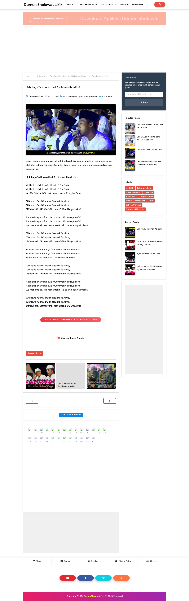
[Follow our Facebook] (85, 578)
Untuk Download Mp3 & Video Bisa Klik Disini (71, 319)
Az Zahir (129, 188)
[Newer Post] (32, 401)
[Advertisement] (94, 47)
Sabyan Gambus (133, 205)
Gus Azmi (148, 192)
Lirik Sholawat (70, 96)
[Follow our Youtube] (68, 578)
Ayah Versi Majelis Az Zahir (148, 253)
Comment (107, 96)
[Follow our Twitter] (103, 578)
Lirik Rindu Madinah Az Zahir (149, 149)
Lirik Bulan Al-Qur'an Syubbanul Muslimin (67, 385)
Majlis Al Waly (147, 196)
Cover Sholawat (133, 192)
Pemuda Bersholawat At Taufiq (139, 200)
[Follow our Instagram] (121, 578)
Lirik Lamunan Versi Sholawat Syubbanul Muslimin (36, 383)
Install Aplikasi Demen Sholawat (48, 18)
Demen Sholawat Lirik (94, 596)
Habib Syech (131, 196)
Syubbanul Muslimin (88, 96)
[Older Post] (109, 401)
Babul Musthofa (144, 188)
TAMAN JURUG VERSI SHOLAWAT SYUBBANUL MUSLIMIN (99, 383)
